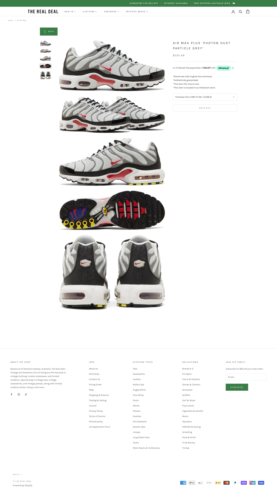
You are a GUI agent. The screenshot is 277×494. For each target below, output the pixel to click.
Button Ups (138, 384)
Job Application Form (99, 426)
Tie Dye (185, 448)
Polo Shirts (138, 395)
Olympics (187, 421)
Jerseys (136, 432)
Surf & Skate (188, 400)
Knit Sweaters (140, 421)
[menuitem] (70, 11)
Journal (93, 405)
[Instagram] (19, 394)
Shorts (136, 405)
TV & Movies (188, 442)
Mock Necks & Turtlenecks (146, 448)
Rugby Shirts (139, 389)
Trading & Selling (97, 400)
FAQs (91, 389)
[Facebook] (11, 394)
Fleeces (136, 411)
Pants (136, 400)
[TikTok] (26, 394)
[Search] (240, 11)
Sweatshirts (139, 374)
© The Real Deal (22, 481)
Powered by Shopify (22, 485)
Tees (135, 368)
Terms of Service (97, 416)
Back (51, 31)
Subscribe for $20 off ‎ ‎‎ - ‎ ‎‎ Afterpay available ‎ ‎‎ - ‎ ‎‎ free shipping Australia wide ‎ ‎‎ (188, 3)
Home (10, 20)
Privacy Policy (96, 411)
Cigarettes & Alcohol (192, 411)
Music (185, 416)
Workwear (187, 389)
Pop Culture (188, 405)
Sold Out (205, 108)
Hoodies (137, 416)
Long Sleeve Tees (141, 437)
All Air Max (21, 20)
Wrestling (187, 432)
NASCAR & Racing (191, 426)
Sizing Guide (95, 384)
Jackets (137, 379)
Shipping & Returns (99, 395)
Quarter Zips (139, 426)
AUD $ (16, 474)
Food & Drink (189, 437)
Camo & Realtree (191, 379)
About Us (93, 368)
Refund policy (96, 421)
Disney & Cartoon (191, 384)
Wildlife (186, 395)
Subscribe (236, 387)
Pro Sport (187, 374)
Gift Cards (94, 374)
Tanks (136, 442)
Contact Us (94, 379)
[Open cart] (247, 11)
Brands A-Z (187, 368)
